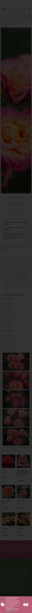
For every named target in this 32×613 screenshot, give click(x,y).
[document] (16, 306)
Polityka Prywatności (10, 611)
